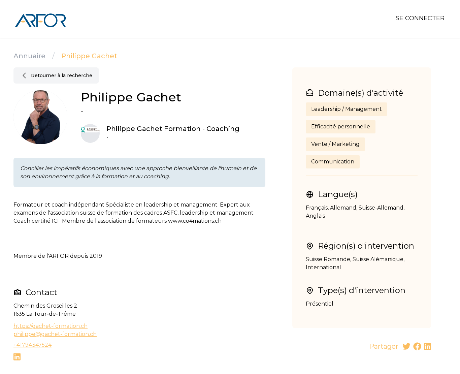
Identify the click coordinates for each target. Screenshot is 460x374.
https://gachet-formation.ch (50, 326)
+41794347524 (32, 345)
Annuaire (29, 56)
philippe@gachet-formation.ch (55, 334)
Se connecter (420, 18)
